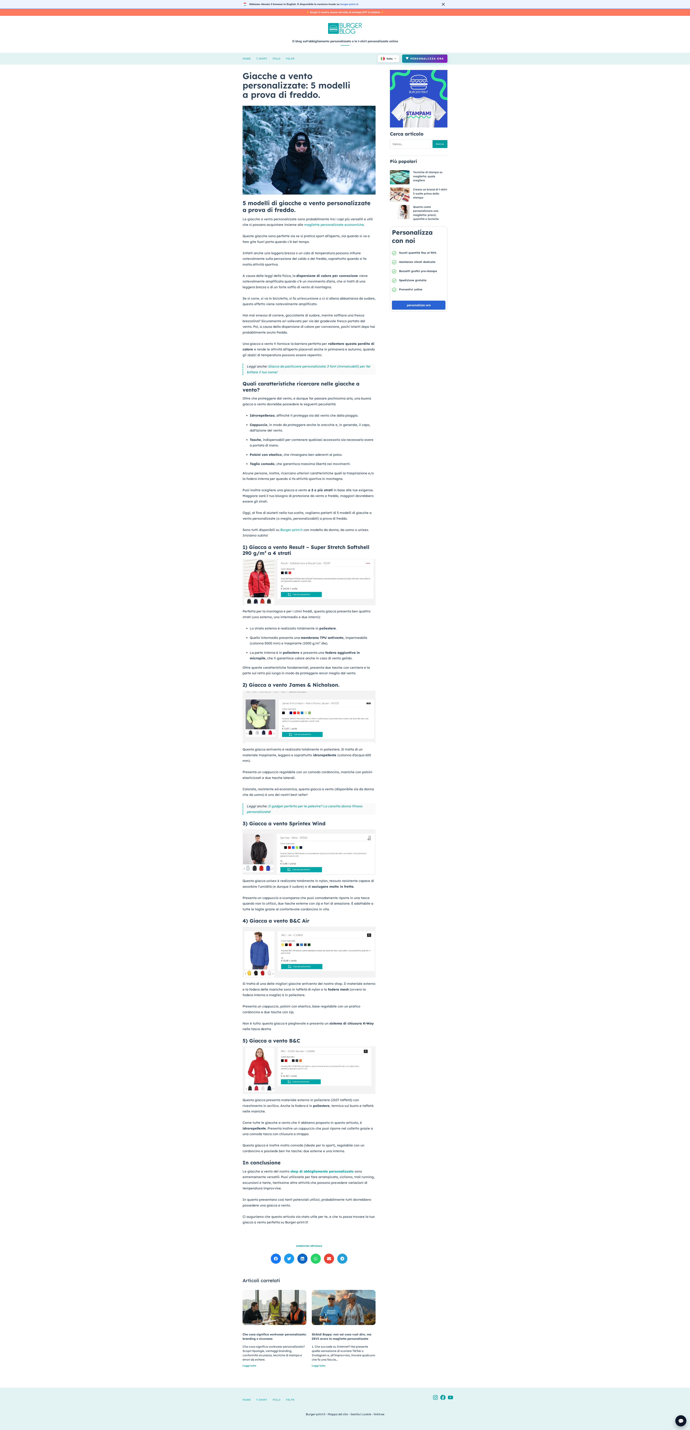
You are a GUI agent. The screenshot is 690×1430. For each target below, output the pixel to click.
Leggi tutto (249, 1365)
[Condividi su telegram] (342, 1259)
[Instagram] (435, 1397)
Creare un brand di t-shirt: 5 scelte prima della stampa (430, 193)
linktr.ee (379, 1414)
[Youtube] (450, 1397)
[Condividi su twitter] (289, 1259)
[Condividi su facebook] (276, 1259)
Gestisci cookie (361, 1414)
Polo (276, 58)
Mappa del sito (338, 1414)
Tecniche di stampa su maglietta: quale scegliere (427, 176)
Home (247, 58)
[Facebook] (443, 1397)
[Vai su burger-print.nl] (345, 4)
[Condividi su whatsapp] (316, 1259)
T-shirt (261, 58)
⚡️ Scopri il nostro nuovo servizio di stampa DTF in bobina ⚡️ (345, 12)
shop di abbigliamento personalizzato (322, 1171)
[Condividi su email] (329, 1259)
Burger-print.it (291, 530)
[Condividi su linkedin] (302, 1259)
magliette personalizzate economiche (334, 225)
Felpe (290, 58)
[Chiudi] (443, 4)
